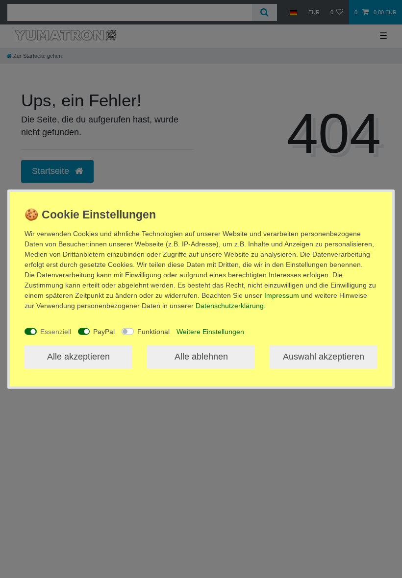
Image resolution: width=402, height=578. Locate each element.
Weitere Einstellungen (210, 331)
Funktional (153, 331)
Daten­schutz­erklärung (230, 306)
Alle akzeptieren (78, 356)
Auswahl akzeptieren (323, 356)
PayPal (104, 331)
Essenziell (55, 331)
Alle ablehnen (201, 356)
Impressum (281, 295)
